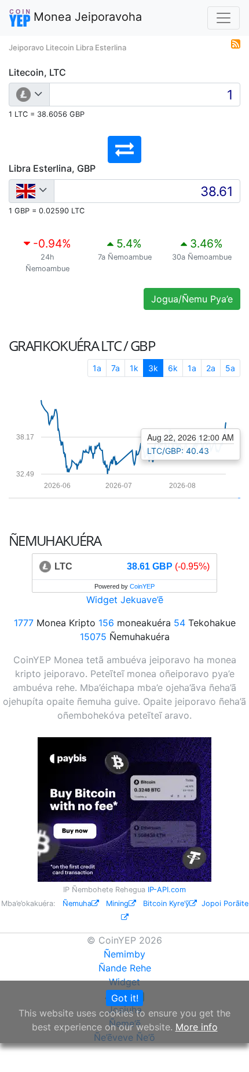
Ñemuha (77, 903)
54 (179, 623)
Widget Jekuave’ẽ (124, 599)
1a (97, 368)
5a (230, 368)
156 (106, 623)
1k (134, 368)
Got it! (124, 998)
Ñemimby (124, 954)
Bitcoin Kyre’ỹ (166, 903)
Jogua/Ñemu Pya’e (192, 299)
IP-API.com (167, 889)
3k (153, 368)
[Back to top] (223, 1047)
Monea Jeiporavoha (86, 17)
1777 (24, 623)
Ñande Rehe (124, 968)
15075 (93, 636)
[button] (124, 149)
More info (196, 1027)
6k (173, 368)
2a (210, 368)
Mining (117, 903)
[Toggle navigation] (223, 17)
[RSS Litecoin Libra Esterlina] (235, 43)
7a (115, 368)
